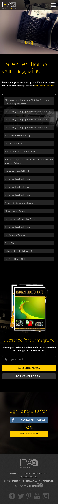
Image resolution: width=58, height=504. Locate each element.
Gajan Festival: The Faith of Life (19, 251)
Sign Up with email (29, 433)
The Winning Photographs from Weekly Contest (26, 119)
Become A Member (29, 476)
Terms (27, 473)
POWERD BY (18, 486)
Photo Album (11, 243)
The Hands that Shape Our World (20, 219)
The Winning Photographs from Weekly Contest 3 (27, 111)
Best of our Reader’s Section (17, 187)
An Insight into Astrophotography (20, 203)
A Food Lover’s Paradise (15, 211)
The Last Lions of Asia (14, 143)
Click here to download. (45, 85)
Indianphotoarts (26, 481)
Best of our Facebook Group (17, 135)
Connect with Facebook (33, 420)
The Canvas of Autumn (15, 235)
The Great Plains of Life (15, 259)
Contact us (15, 473)
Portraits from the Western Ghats (20, 151)
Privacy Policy (40, 473)
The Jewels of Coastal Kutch (17, 170)
